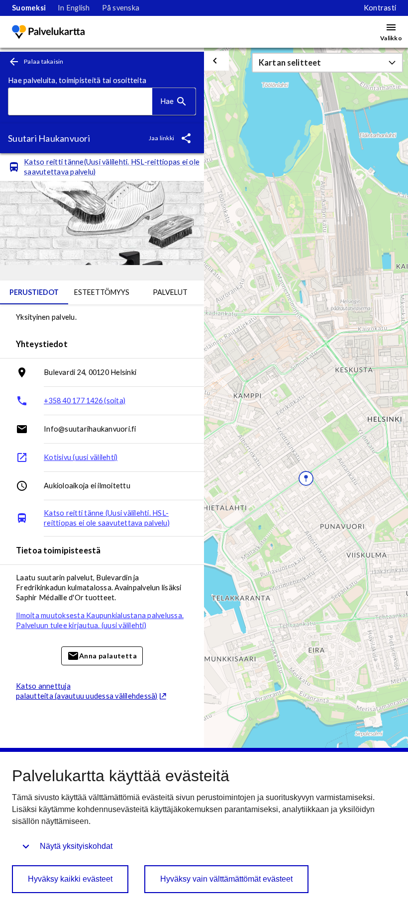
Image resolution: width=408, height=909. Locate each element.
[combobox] (80, 101)
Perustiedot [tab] (34, 292)
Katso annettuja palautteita (87, 691)
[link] (29, 8)
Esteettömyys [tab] (101, 292)
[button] (327, 63)
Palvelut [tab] (170, 292)
